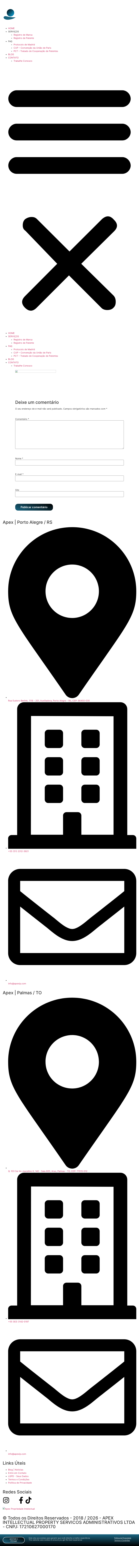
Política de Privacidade (122, 1538)
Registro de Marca (23, 34)
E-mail (19, 474)
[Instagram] (6, 1500)
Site (17, 490)
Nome (19, 458)
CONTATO (13, 57)
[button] (69, 196)
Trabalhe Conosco (23, 60)
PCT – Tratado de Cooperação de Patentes (36, 51)
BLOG (11, 54)
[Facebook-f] (21, 1500)
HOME (11, 28)
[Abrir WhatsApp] (132, 1539)
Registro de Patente (24, 38)
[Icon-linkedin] (13, 1500)
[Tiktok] (28, 1500)
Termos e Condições (122, 1540)
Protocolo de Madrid (24, 44)
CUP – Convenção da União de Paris (32, 47)
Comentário (22, 419)
